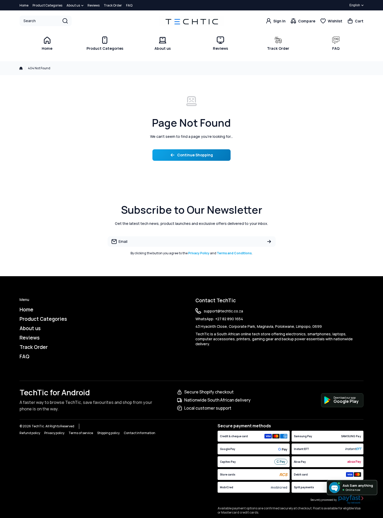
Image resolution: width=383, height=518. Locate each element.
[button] (355, 20)
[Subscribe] (269, 241)
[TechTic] (191, 21)
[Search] (65, 21)
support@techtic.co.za (223, 311)
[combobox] (46, 21)
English (354, 5)
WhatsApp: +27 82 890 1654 (219, 318)
